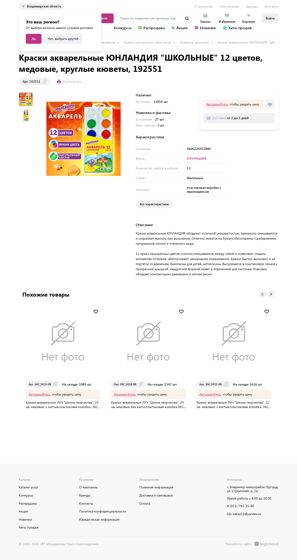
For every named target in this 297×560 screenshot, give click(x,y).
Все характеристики (154, 204)
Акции (23, 511)
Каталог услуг (28, 487)
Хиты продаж (29, 527)
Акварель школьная (194, 42)
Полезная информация (156, 487)
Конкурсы (26, 495)
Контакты (271, 6)
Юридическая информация (99, 519)
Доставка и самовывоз (156, 495)
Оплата (144, 503)
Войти (270, 18)
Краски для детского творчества (147, 42)
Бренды (252, 6)
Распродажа (28, 503)
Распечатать (72, 81)
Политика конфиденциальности (102, 511)
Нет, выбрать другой (63, 38)
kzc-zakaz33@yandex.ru (244, 514)
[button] (262, 294)
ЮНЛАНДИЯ (196, 158)
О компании (203, 6)
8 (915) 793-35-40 (240, 506)
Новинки (25, 519)
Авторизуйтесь (217, 104)
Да (34, 38)
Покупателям (229, 6)
